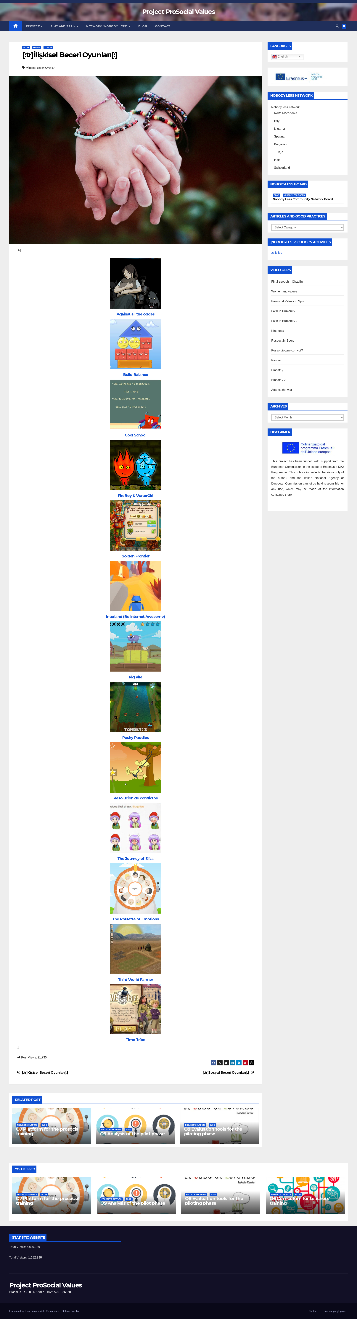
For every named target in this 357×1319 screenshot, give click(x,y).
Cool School (135, 435)
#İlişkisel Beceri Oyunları (40, 67)
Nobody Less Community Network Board (303, 199)
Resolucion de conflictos (135, 798)
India (277, 159)
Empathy (277, 370)
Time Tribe (135, 1039)
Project (33, 26)
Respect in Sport (282, 340)
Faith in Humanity (283, 311)
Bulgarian (280, 144)
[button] (337, 26)
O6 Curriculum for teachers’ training (300, 1201)
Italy (277, 120)
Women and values (284, 291)
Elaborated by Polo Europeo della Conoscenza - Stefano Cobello (44, 1311)
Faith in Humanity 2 (284, 321)
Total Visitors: (18, 1257)
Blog (142, 26)
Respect (276, 360)
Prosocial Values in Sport (288, 301)
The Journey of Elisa (135, 858)
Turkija (278, 152)
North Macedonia (285, 113)
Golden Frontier (135, 556)
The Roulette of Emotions (135, 919)
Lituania (279, 128)
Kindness (277, 330)
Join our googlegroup (335, 1311)
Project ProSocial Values (178, 12)
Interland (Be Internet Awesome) (135, 616)
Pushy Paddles (135, 737)
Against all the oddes (136, 314)
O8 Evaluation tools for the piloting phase (213, 1131)
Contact (163, 26)
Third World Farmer (135, 979)
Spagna (279, 136)
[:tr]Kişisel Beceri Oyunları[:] (45, 1072)
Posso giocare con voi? (287, 350)
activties (276, 252)
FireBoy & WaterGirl (135, 495)
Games (36, 47)
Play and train (64, 26)
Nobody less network (285, 107)
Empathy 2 (278, 380)
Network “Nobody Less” (107, 26)
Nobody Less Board (294, 195)
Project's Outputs (27, 1125)
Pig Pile (135, 677)
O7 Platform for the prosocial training (48, 1131)
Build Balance (135, 374)
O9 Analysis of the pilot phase (132, 1133)
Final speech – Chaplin (287, 281)
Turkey (48, 47)
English (282, 56)
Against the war (281, 389)
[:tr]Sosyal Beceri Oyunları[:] (226, 1072)
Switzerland (282, 167)
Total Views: (18, 1246)
